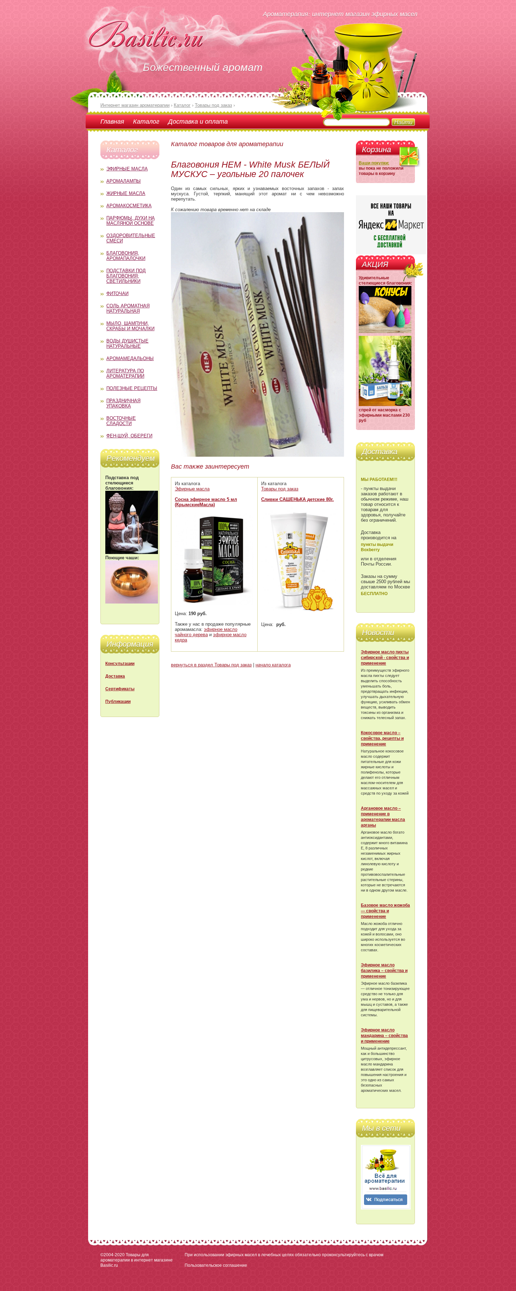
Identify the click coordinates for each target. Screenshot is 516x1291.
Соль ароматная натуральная (128, 308)
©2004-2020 (112, 1254)
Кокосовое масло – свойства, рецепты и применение (382, 738)
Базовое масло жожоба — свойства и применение (385, 911)
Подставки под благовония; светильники (126, 276)
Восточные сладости (121, 421)
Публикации (118, 701)
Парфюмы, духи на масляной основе (130, 220)
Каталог (146, 121)
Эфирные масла (127, 168)
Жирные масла (125, 193)
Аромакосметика (129, 205)
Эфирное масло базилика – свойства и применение (384, 971)
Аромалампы (123, 181)
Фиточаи (117, 293)
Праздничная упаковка (123, 403)
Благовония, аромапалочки (125, 255)
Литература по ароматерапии (125, 373)
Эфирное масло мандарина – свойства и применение (384, 1036)
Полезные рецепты (131, 388)
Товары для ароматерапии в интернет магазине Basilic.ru (136, 1260)
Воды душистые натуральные (127, 343)
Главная (112, 121)
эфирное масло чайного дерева (206, 632)
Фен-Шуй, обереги (129, 435)
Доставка (115, 676)
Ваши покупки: (374, 163)
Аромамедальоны (130, 358)
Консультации (119, 663)
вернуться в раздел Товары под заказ (211, 664)
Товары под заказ (279, 488)
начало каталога (273, 664)
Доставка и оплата (198, 121)
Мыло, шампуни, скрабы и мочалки (130, 326)
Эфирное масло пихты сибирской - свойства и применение (385, 658)
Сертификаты (119, 688)
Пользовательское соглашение (216, 1265)
